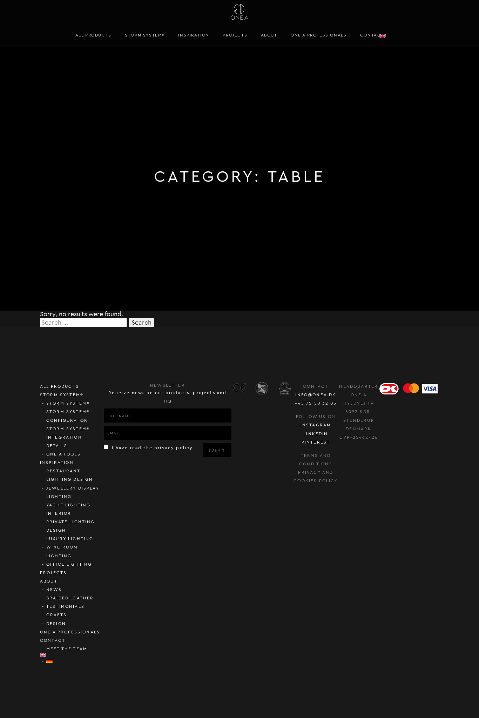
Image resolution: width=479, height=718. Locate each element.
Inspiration (193, 35)
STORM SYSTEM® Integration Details (68, 437)
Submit (217, 450)
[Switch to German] (75, 661)
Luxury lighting (70, 539)
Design (56, 623)
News (54, 589)
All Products (93, 35)
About (269, 35)
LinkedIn (315, 434)
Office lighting (69, 564)
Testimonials (65, 606)
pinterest (316, 442)
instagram (316, 425)
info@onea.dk (315, 395)
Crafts (56, 615)
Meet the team (66, 649)
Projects (235, 35)
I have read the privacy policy (151, 448)
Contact (372, 35)
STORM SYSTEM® (145, 35)
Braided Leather (70, 598)
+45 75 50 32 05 (316, 403)
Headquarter (358, 386)
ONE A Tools (63, 454)
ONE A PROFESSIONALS (318, 35)
